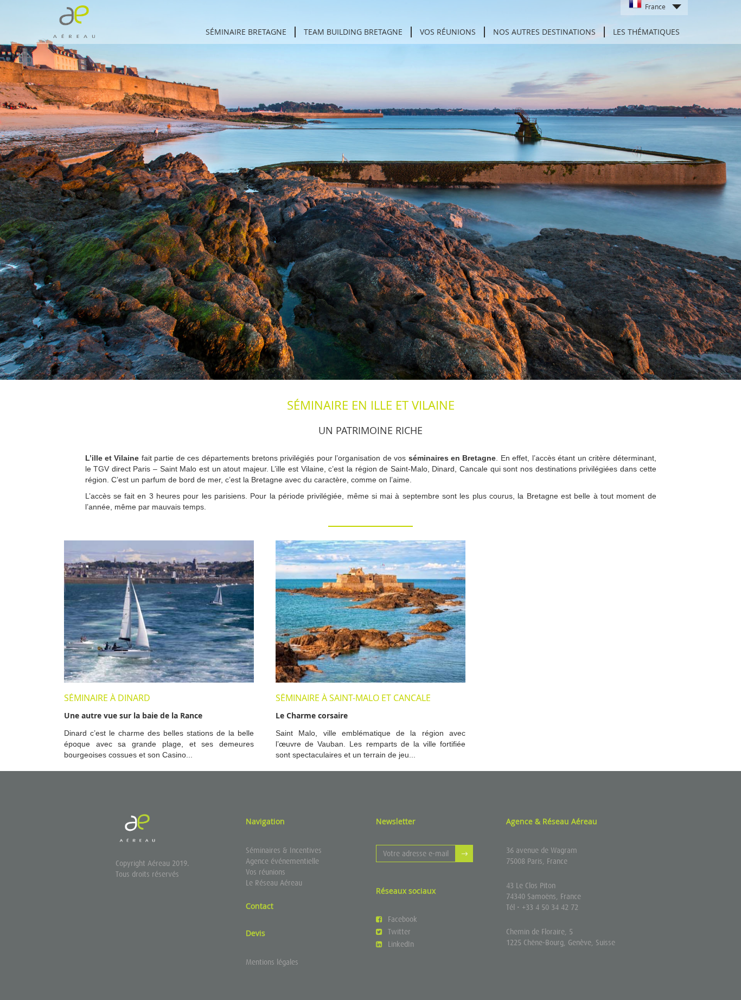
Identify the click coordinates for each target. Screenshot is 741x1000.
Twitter (399, 931)
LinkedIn (401, 944)
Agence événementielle (282, 861)
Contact (259, 906)
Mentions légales (272, 962)
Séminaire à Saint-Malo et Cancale (353, 698)
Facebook (402, 919)
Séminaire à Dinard (107, 698)
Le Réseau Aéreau (274, 882)
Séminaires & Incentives (284, 850)
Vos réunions (265, 872)
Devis (255, 933)
